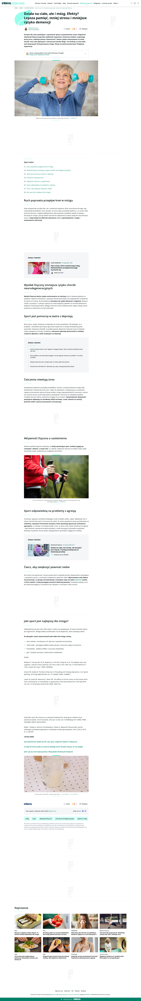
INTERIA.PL (88, 994)
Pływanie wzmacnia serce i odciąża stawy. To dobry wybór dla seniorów (49, 362)
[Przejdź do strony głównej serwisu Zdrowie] (18, 3)
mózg (27, 819)
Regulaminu (53, 994)
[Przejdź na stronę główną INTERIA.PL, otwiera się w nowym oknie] (6, 3)
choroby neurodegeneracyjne (64, 819)
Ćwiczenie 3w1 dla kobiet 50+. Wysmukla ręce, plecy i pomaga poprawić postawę (52, 366)
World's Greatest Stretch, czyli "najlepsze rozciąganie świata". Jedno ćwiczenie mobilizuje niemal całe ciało (56, 350)
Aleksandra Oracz (33, 28)
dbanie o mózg (82, 819)
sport (34, 819)
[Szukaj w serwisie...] (131, 3)
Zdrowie (21, 8)
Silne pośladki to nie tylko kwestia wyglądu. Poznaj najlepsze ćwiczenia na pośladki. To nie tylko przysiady (56, 356)
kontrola (78, 580)
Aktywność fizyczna (29, 8)
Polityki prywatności (63, 994)
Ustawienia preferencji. (73, 994)
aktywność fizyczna (46, 819)
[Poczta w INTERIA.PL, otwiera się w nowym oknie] (134, 3)
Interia (16, 8)
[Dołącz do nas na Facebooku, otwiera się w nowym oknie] (82, 811)
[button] (40, 3)
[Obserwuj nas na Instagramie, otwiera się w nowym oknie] (85, 811)
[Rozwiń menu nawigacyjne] (138, 3)
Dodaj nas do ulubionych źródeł (46, 54)
